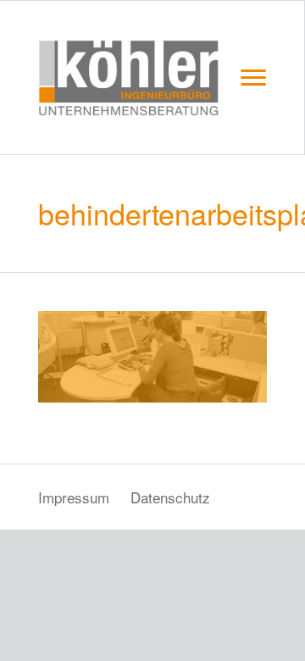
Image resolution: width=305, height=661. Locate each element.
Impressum (73, 497)
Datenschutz (170, 497)
